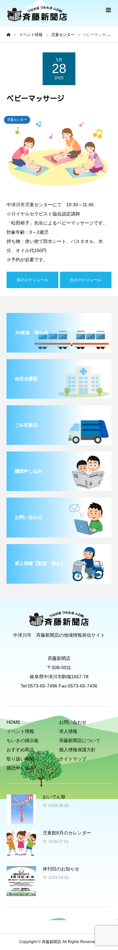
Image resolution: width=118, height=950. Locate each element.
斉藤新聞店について (79, 740)
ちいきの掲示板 (23, 740)
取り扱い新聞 (20, 758)
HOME (13, 722)
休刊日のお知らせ (61, 868)
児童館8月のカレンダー (67, 832)
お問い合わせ (73, 722)
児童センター (17, 119)
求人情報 (68, 731)
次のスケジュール (85, 280)
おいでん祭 (54, 796)
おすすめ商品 (20, 749)
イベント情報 (20, 731)
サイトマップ (73, 758)
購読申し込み (20, 768)
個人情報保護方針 (77, 749)
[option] (59, 152)
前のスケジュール (32, 280)
